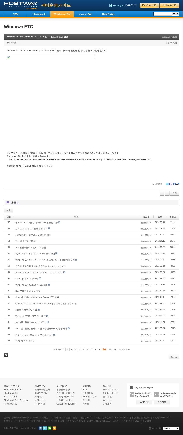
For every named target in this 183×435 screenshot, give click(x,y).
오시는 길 (107, 396)
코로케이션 (61, 386)
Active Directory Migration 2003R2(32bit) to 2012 (39, 272)
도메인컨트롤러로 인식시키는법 (30, 247)
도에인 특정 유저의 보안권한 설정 (31, 228)
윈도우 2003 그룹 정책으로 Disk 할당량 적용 (36, 222)
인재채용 (107, 404)
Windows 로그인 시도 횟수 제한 (30, 316)
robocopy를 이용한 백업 (26, 278)
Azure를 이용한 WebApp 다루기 (30, 322)
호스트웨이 (12, 43)
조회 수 (172, 217)
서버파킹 (39, 396)
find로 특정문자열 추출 (26, 310)
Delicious (177, 184)
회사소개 (107, 386)
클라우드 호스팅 (11, 386)
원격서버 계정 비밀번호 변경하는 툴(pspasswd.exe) (40, 266)
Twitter (167, 184)
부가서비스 (40, 404)
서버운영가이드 (56, 5)
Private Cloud (10, 404)
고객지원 (87, 386)
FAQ (85, 389)
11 (110, 349)
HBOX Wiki (108, 13)
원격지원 (161, 402)
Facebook (174, 184)
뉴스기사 (107, 400)
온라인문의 (88, 393)
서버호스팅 (40, 386)
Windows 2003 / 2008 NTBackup (31, 285)
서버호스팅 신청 (169, 5)
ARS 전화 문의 (90, 396)
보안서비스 (40, 400)
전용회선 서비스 (64, 400)
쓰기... (174, 357)
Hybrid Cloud (10, 396)
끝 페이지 (123, 349)
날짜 (160, 217)
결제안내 (144, 402)
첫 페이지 (60, 349)
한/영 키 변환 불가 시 (25, 341)
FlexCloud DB (11, 393)
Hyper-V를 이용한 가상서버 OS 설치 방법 (35, 253)
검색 (6, 355)
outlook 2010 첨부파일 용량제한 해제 (33, 235)
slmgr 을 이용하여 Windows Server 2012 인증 (37, 297)
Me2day (170, 184)
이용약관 (146, 421)
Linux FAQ (85, 13)
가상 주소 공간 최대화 (25, 241)
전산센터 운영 (63, 389)
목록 (174, 193)
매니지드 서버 (41, 393)
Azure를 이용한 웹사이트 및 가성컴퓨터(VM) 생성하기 (41, 328)
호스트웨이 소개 (110, 389)
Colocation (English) (66, 404)
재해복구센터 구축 (65, 396)
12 (115, 349)
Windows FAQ (62, 13)
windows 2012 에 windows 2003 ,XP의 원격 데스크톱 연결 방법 (37, 36)
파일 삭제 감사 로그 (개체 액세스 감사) (33, 335)
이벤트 (86, 404)
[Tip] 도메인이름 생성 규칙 (27, 291)
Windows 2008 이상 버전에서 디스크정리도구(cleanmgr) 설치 (45, 260)
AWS (15, 13)
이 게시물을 (157, 184)
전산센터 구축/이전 (65, 393)
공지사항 (87, 400)
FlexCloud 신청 (149, 5)
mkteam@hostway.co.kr (105, 421)
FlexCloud (39, 13)
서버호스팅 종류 (42, 389)
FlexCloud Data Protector (16, 400)
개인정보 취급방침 (130, 421)
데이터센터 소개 (110, 393)
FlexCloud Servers (13, 389)
